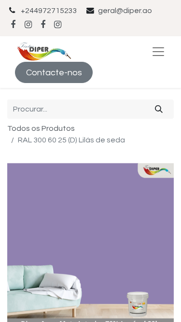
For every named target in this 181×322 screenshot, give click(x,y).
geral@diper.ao (125, 10)
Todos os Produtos (41, 128)
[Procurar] (159, 109)
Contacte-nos (54, 72)
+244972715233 (49, 10)
